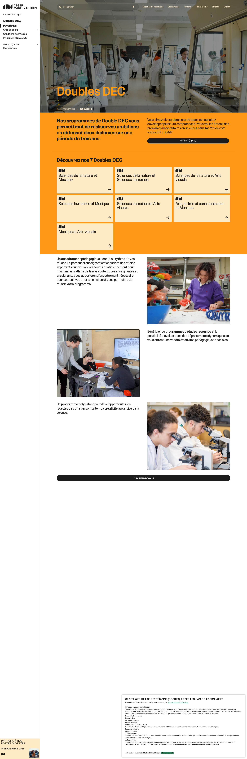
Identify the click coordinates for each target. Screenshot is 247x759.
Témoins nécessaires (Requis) (139, 707)
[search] (98, 7)
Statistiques (132, 733)
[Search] (60, 7)
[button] (20, 30)
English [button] (227, 7)
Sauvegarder (141, 753)
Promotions (131, 740)
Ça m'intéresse (188, 140)
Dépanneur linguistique (153, 7)
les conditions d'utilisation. (178, 702)
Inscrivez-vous (143, 478)
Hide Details (129, 753)
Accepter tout (167, 753)
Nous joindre (202, 7)
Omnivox (188, 7)
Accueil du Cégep (13, 14)
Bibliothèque (173, 7)
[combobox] (97, 7)
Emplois (215, 7)
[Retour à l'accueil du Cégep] (58, 109)
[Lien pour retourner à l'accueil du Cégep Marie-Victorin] (20, 8)
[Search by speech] (133, 7)
